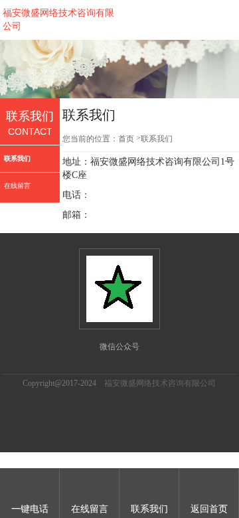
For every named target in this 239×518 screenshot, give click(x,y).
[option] (119, 69)
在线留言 (17, 185)
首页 (126, 138)
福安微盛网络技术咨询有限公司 (160, 383)
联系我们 (17, 158)
